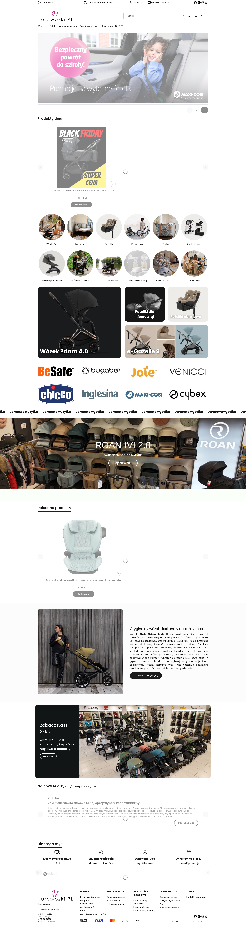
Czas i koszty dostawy (144, 910)
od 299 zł (57, 863)
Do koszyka (81, 204)
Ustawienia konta (115, 904)
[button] (189, 16)
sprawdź (123, 463)
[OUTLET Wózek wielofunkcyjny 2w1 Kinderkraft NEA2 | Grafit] (81, 157)
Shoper (203, 922)
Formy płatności (141, 907)
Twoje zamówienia (116, 897)
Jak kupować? (87, 907)
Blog (162, 904)
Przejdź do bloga (83, 786)
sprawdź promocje (188, 863)
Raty (82, 910)
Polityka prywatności (170, 900)
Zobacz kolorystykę (145, 675)
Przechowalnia (114, 900)
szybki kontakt (145, 863)
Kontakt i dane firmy (196, 897)
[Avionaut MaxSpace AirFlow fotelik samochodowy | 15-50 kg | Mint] (83, 546)
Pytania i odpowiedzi (90, 897)
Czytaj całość (186, 823)
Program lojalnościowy (86, 902)
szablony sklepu (179, 922)
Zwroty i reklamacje (169, 907)
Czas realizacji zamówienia (140, 902)
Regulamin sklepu (168, 897)
